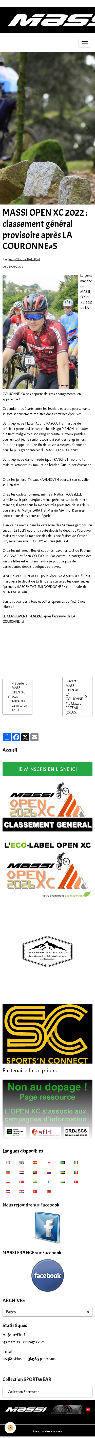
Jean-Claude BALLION (24, 259)
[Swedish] (62, 1172)
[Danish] (76, 1181)
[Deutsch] (8, 1172)
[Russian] (49, 1172)
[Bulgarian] (62, 1181)
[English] (21, 1162)
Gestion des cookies (47, 1431)
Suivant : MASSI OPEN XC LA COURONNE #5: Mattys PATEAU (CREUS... (74, 697)
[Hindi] (35, 1181)
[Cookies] (10, 1427)
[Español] (35, 1162)
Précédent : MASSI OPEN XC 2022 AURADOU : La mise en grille (20, 696)
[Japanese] (49, 1162)
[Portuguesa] (35, 1172)
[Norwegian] (21, 1181)
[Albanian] (49, 1191)
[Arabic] (62, 1162)
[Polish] (8, 1181)
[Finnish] (49, 1181)
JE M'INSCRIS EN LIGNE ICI (47, 769)
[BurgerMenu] (84, 43)
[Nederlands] (21, 1172)
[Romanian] (76, 1172)
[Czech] (8, 1191)
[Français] (8, 1162)
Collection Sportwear (23, 1392)
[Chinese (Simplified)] (35, 1191)
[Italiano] (76, 1162)
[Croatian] (21, 1191)
